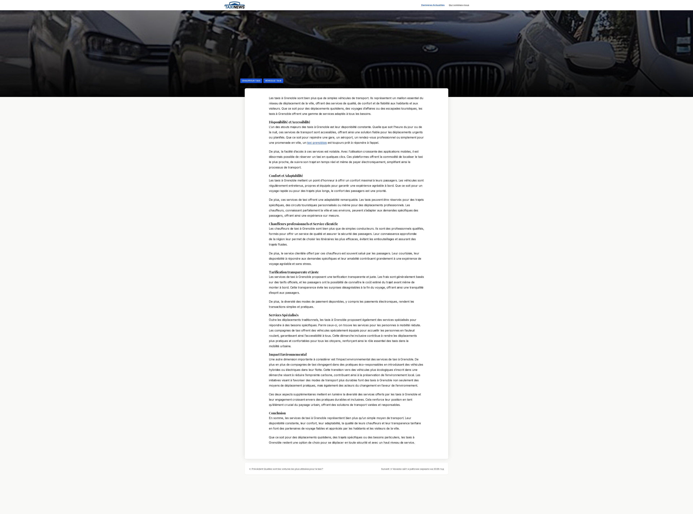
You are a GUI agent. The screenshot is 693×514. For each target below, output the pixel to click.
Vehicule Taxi (273, 80)
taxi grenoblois (317, 142)
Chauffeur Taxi (251, 80)
